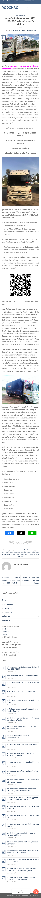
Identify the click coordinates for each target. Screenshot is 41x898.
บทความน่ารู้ (6, 620)
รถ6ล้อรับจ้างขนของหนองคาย (11, 552)
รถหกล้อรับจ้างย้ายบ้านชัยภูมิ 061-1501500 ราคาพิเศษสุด (30, 580)
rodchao (10, 7)
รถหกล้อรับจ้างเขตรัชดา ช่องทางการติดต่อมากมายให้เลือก (23, 861)
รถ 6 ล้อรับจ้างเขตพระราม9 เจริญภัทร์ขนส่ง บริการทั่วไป (23, 843)
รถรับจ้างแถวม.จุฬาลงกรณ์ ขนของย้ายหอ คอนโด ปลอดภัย (22, 710)
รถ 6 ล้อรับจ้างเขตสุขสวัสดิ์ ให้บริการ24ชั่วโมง (18, 737)
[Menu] (27, 7)
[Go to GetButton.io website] (36, 896)
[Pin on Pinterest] (26, 542)
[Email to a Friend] (22, 542)
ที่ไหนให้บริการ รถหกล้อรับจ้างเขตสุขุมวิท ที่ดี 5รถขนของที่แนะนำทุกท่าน (22, 799)
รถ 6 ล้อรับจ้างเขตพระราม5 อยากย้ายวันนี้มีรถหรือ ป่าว (23, 807)
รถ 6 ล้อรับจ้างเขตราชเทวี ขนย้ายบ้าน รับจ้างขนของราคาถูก (21, 754)
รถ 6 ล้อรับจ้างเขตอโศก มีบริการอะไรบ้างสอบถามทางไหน (22, 728)
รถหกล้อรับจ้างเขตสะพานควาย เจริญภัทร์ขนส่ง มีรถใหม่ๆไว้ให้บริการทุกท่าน (22, 869)
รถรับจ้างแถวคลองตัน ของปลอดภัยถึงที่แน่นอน (22, 692)
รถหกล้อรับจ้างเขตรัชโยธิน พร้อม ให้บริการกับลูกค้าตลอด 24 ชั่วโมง (22, 852)
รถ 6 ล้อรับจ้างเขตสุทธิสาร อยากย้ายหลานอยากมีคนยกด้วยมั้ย (23, 719)
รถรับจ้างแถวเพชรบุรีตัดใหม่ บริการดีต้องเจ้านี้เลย (23, 701)
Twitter (4, 634)
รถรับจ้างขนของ (26, 552)
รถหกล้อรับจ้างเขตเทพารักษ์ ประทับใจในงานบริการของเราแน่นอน (23, 781)
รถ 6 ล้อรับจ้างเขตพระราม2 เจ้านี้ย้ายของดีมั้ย (23, 816)
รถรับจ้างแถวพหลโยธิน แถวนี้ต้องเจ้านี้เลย (22, 676)
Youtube (5, 631)
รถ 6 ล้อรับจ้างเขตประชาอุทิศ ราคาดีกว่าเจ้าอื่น (23, 746)
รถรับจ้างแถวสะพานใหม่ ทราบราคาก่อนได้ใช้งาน (23, 684)
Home (4, 600)
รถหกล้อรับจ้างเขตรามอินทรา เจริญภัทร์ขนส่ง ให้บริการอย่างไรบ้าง (21, 878)
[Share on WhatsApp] (11, 542)
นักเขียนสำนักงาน (31, 30)
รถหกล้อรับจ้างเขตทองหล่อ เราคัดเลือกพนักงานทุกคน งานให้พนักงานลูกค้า (21, 790)
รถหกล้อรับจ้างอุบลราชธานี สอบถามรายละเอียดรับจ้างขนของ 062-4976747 (11, 580)
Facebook (5, 629)
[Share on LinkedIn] (30, 542)
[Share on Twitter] (18, 542)
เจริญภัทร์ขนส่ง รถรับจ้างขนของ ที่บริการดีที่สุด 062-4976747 (23, 668)
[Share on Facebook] (15, 542)
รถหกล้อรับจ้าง (20, 15)
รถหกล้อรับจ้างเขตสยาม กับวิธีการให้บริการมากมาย (23, 763)
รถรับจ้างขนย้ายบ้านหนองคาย (20, 554)
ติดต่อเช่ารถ (6, 616)
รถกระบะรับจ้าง (7, 608)
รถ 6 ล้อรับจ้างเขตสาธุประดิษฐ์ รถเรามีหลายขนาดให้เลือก (21, 834)
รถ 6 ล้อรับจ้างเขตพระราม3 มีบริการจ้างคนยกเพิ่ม (23, 825)
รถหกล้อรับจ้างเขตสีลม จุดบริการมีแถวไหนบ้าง (22, 772)
